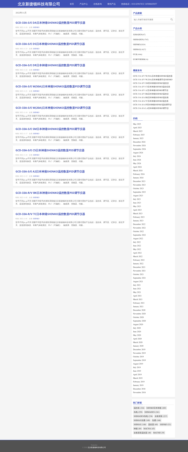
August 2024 (138, 152)
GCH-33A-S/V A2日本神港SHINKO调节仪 (150, 90)
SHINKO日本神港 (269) (156, 408)
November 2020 (139, 313)
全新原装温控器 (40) (142, 432)
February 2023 (139, 217)
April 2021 (137, 295)
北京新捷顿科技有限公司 (39, 4)
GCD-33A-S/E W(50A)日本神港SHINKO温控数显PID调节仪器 (53, 86)
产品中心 (84, 3)
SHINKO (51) (165, 424)
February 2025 (139, 134)
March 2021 (137, 299)
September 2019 (139, 360)
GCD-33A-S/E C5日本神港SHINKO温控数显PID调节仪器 (50, 150)
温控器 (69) (153, 424)
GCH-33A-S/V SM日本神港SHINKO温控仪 (151, 83)
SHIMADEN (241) (152, 412)
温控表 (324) (139, 408)
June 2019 (137, 371)
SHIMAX (139, 49)
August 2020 (138, 324)
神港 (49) (137, 428)
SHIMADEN (141, 39)
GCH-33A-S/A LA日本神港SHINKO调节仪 (151, 108)
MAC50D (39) (158, 432)
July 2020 (137, 328)
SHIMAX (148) (140, 424)
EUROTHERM (140, 59)
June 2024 (137, 159)
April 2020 (137, 338)
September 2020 (139, 320)
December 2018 (139, 388)
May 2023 (137, 206)
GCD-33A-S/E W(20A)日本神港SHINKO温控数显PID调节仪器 (53, 108)
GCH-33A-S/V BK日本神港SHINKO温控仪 (151, 93)
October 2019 (138, 356)
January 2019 (138, 385)
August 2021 (138, 281)
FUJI (137, 54)
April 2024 (137, 167)
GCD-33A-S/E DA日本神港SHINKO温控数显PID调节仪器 (50, 22)
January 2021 (138, 306)
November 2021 (139, 270)
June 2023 (137, 202)
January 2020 (138, 346)
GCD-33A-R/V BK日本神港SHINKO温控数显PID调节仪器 (50, 193)
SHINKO (36, 27)
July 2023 (137, 199)
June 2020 (137, 331)
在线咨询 (97, 3)
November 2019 (139, 353)
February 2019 (139, 381)
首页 (72, 3)
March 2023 (137, 213)
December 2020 (139, 310)
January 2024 (138, 177)
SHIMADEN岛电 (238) (143, 416)
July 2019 (137, 367)
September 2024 (139, 149)
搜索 (171, 19)
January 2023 (138, 220)
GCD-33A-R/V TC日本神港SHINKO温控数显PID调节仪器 (50, 214)
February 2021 (139, 303)
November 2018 (139, 392)
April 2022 (137, 252)
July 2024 (137, 156)
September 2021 (139, 278)
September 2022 (139, 235)
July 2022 (137, 242)
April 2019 (137, 374)
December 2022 (139, 224)
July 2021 (137, 285)
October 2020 (138, 317)
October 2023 (138, 188)
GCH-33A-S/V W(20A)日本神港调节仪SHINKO (152, 79)
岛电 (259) (138, 412)
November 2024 (139, 145)
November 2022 (139, 227)
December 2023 (139, 181)
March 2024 (137, 170)
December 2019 (139, 349)
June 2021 (137, 288)
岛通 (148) (156, 420)
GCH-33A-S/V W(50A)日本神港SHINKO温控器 (152, 76)
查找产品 (111, 3)
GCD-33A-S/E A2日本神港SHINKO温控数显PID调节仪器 (50, 171)
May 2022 (137, 249)
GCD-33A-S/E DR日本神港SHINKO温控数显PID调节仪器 (50, 65)
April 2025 (137, 127)
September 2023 (139, 192)
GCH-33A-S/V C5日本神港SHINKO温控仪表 (151, 86)
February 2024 (139, 174)
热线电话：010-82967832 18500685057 (139, 3)
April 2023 (137, 210)
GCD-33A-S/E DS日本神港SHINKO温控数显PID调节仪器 (50, 44)
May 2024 (137, 163)
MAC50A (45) (149, 428)
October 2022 (138, 231)
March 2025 (137, 131)
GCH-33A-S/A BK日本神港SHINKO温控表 (151, 97)
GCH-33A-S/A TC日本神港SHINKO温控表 (150, 101)
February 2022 (139, 260)
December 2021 (139, 267)
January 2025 (138, 138)
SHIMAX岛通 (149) (142, 420)
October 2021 (138, 274)
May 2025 (137, 124)
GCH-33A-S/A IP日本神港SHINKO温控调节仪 (152, 104)
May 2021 (137, 292)
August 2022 (138, 238)
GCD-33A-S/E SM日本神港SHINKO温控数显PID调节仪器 (50, 129)
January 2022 (138, 263)
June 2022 (137, 245)
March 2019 (137, 378)
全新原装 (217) (161, 416)
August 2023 (138, 195)
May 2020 (137, 335)
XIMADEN (139, 34)
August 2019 (138, 363)
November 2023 (139, 184)
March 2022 (137, 256)
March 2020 (137, 342)
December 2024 (139, 142)
